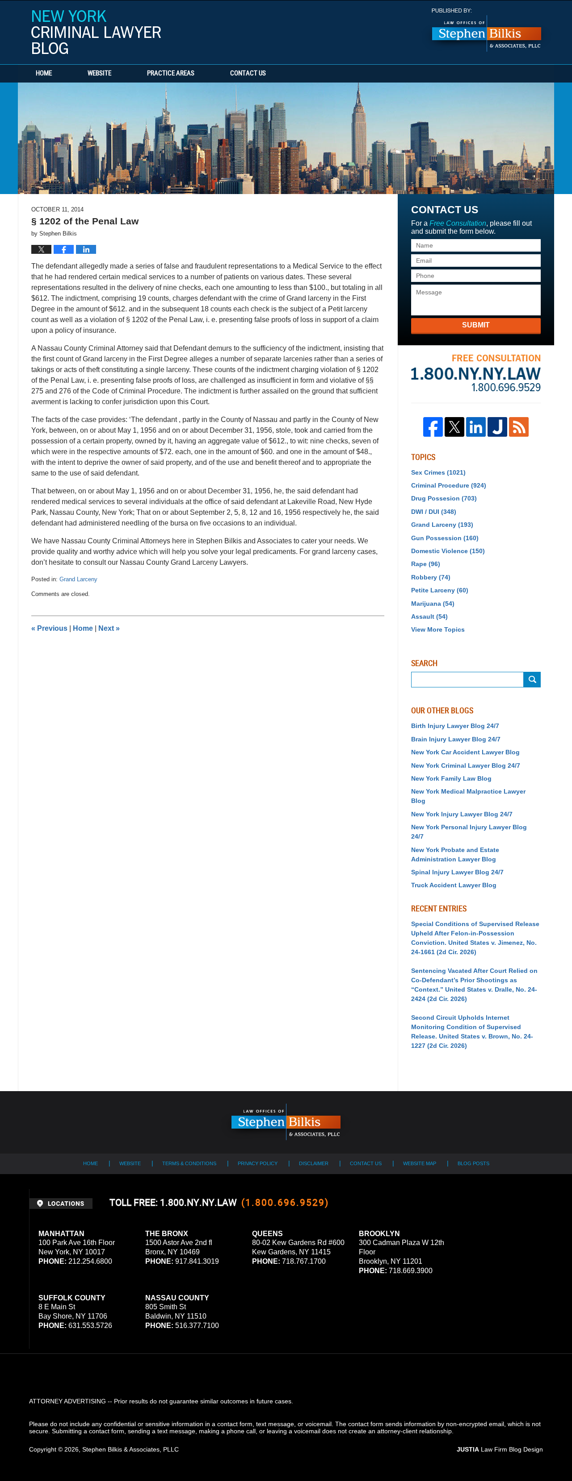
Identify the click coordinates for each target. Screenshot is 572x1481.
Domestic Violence (448, 550)
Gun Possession (445, 538)
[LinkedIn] (476, 427)
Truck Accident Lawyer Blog (453, 885)
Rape (425, 563)
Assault (429, 616)
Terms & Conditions (189, 1163)
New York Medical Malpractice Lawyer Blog (468, 796)
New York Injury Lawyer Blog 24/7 (462, 814)
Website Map (419, 1163)
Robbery (430, 577)
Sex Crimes (438, 472)
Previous (49, 628)
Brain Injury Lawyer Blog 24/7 (455, 739)
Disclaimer (313, 1163)
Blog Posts (473, 1163)
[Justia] (497, 427)
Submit (476, 325)
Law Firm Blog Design (500, 1449)
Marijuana (432, 603)
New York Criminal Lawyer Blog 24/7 (465, 765)
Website (99, 73)
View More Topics (438, 629)
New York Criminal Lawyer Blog (96, 32)
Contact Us (248, 73)
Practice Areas (170, 73)
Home (44, 73)
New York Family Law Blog (451, 778)
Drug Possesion (444, 498)
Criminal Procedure (448, 485)
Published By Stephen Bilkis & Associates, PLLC (486, 30)
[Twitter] (454, 427)
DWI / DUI (433, 511)
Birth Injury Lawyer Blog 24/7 (455, 725)
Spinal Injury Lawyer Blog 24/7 (457, 872)
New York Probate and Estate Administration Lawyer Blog (455, 854)
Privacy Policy (258, 1163)
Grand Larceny (78, 579)
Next (109, 628)
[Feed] (519, 427)
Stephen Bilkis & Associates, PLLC (130, 1449)
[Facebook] (433, 427)
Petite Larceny (439, 590)
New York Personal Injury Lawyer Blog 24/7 (469, 831)
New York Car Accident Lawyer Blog (465, 752)
